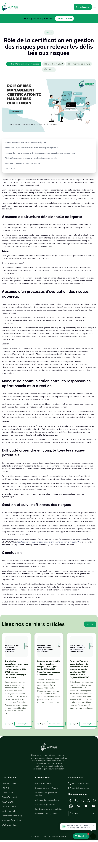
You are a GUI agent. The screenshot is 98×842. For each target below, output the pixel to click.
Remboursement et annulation (49, 809)
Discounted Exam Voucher (47, 788)
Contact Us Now (64, 18)
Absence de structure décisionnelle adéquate (25, 142)
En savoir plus (22, 724)
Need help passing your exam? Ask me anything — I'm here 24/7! (78, 826)
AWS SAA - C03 (9, 783)
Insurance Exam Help (11, 820)
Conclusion (10, 169)
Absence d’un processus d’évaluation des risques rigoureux (31, 148)
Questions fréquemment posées (46, 794)
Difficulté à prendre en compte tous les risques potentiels (31, 158)
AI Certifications (9, 806)
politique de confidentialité (47, 800)
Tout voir (90, 624)
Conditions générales (45, 804)
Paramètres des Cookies (46, 814)
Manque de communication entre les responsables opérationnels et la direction (40, 153)
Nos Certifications (43, 783)
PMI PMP (6, 788)
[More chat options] (93, 836)
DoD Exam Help (9, 811)
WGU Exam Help (9, 825)
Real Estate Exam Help (12, 816)
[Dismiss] (93, 826)
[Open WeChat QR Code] (78, 806)
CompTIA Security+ (10, 797)
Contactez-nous (82, 7)
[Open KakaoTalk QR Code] (86, 806)
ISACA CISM (7, 802)
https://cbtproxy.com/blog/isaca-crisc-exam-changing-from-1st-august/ (47, 542)
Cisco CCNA (7, 793)
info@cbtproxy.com (81, 788)
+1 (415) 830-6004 (80, 783)
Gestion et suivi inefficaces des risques (22, 163)
